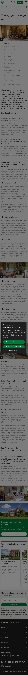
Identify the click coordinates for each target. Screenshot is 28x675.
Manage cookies (13, 350)
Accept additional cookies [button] (14, 342)
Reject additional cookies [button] (14, 346)
